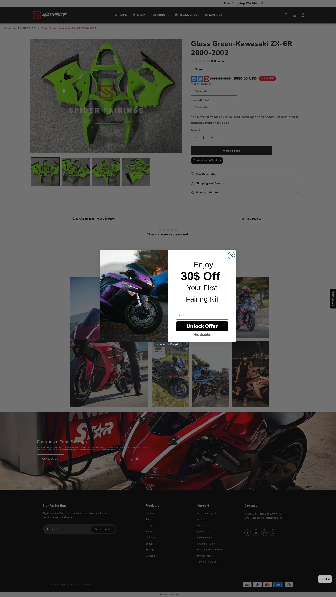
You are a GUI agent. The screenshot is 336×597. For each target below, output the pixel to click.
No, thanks (202, 334)
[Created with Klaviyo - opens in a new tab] (168, 344)
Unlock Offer (202, 326)
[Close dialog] (231, 255)
